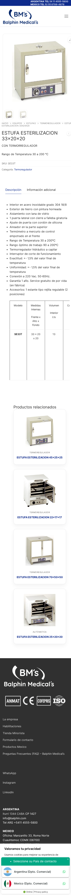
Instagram (9, 782)
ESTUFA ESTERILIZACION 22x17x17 (39, 517)
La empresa (10, 719)
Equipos (17, 123)
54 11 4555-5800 (58, 1)
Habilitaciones (12, 726)
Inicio (5, 123)
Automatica (40, 632)
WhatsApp (9, 773)
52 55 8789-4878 (54, 4)
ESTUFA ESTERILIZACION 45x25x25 (40, 457)
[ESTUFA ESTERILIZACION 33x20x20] (69, 134)
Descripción (13, 189)
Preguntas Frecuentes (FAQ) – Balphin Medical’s (33, 753)
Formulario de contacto (18, 740)
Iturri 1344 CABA (13, 813)
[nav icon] (66, 16)
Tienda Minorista (13, 733)
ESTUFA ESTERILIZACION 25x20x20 (40, 636)
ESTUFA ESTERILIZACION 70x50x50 (40, 577)
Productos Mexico (15, 746)
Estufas (31, 123)
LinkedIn (8, 792)
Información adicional (41, 189)
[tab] (13, 190)
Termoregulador (50, 123)
